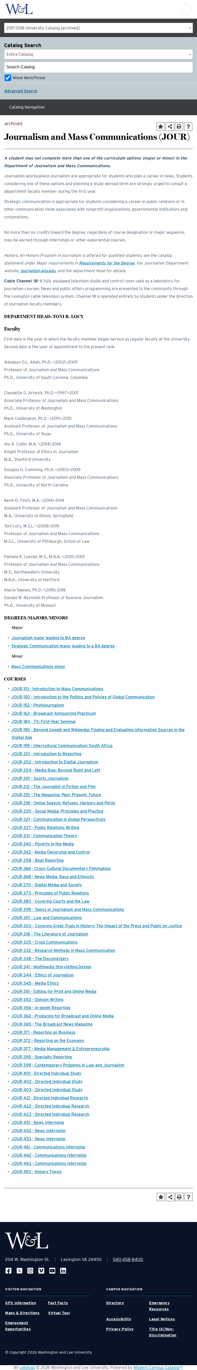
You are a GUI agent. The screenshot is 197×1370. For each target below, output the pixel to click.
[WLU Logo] (19, 9)
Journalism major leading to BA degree (48, 637)
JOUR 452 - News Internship (38, 1130)
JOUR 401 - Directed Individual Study (46, 1073)
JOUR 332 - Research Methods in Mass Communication (63, 950)
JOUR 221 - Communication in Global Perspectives (58, 819)
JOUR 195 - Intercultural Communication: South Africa (62, 745)
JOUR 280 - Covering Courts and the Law (50, 901)
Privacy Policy (120, 1329)
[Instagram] (30, 1270)
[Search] (187, 67)
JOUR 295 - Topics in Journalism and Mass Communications (67, 909)
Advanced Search (20, 91)
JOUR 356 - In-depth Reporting (40, 1007)
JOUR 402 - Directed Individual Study (47, 1081)
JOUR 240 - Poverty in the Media (42, 844)
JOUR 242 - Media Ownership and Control (50, 852)
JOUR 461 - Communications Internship (48, 1147)
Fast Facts (58, 1303)
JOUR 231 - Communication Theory (44, 835)
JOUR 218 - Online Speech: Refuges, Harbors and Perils (63, 803)
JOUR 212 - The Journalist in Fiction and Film (53, 786)
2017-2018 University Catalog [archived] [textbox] (43, 28)
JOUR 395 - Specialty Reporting (41, 1057)
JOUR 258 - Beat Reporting (37, 860)
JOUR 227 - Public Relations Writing (45, 827)
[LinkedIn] (63, 1270)
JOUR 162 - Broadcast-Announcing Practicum (53, 713)
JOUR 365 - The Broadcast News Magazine (52, 1024)
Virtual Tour (59, 1313)
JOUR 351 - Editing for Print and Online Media (53, 991)
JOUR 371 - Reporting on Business (43, 1032)
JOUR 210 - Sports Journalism (39, 778)
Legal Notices (162, 1319)
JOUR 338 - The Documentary (40, 958)
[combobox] (98, 28)
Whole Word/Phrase (29, 78)
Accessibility (118, 1319)
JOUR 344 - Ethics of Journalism (42, 975)
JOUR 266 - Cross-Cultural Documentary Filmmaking (61, 868)
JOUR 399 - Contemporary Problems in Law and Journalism (67, 1065)
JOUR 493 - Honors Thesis (36, 1171)
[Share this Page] (170, 126)
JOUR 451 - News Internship (37, 1122)
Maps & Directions (22, 1313)
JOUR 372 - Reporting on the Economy (47, 1040)
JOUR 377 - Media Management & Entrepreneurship (60, 1048)
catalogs (27, 1367)
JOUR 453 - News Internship (38, 1139)
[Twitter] (19, 1270)
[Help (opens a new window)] (188, 126)
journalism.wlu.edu (38, 270)
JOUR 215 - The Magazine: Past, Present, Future (56, 794)
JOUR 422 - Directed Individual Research (50, 1106)
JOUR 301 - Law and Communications (46, 917)
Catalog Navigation (27, 107)
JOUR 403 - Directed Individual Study (47, 1089)
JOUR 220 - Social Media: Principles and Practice (57, 811)
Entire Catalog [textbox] (19, 54)
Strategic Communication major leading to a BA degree (63, 646)
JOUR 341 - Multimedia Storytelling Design (51, 966)
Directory (115, 1303)
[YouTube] (52, 1270)
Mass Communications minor (38, 666)
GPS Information (20, 1303)
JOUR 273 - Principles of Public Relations (50, 893)
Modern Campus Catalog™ (158, 1367)
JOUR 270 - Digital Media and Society (46, 885)
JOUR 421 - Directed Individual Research (49, 1098)
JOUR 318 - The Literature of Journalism (49, 934)
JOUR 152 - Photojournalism (37, 705)
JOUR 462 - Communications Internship (48, 1155)
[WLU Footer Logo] (26, 1240)
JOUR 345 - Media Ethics (35, 983)
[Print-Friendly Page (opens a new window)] (179, 126)
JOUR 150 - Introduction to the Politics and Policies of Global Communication (83, 697)
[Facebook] (8, 1270)
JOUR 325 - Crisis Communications (44, 942)
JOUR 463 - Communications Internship (48, 1163)
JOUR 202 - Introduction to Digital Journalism (54, 762)
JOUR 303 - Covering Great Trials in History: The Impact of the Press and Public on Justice (96, 925)
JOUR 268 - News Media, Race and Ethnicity (52, 876)
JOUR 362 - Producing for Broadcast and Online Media (62, 1016)
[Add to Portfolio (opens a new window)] (160, 126)
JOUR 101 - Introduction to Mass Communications (57, 688)
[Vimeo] (41, 1270)
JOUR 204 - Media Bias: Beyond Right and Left (55, 770)
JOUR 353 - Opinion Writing (37, 999)
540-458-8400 (128, 1259)
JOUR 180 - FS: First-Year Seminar (43, 721)
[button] (187, 9)
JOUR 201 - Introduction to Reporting (46, 753)
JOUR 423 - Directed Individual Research (50, 1114)
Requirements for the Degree (106, 263)
